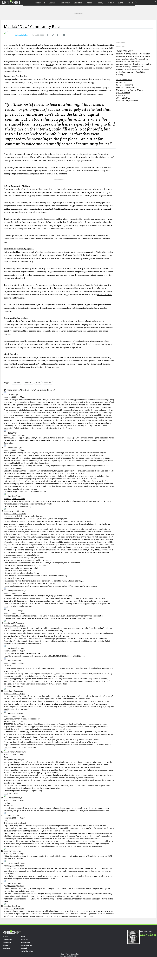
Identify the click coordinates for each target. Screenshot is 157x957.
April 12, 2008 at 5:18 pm (14, 865)
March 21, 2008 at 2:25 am (14, 397)
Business (52, 2)
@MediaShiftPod (123, 98)
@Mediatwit (121, 95)
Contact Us (24, 939)
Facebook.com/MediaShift (127, 100)
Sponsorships (25, 942)
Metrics (89, 2)
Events (121, 2)
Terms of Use (75, 954)
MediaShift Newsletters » (126, 87)
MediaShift (12, 932)
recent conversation (42, 67)
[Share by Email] (62, 35)
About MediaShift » (124, 79)
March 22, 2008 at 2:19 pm (14, 754)
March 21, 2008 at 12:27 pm (15, 613)
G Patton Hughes (14, 752)
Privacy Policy (64, 954)
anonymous (16, 383)
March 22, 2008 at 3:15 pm (14, 800)
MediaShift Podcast (27, 951)
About (23, 936)
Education (78, 2)
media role (47, 383)
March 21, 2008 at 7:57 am (14, 450)
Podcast (110, 2)
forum (38, 383)
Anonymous (12, 447)
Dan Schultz (22, 35)
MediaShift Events (26, 945)
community (28, 383)
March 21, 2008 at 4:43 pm (14, 650)
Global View (65, 2)
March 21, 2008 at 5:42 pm (14, 663)
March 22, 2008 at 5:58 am (14, 716)
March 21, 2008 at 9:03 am (14, 498)
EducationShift (8, 939)
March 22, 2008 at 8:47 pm (14, 818)
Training (100, 2)
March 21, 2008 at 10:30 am (15, 593)
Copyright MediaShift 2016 (68, 956)
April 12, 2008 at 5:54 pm (14, 886)
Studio (130, 2)
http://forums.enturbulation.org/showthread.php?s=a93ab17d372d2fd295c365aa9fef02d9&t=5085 (44, 656)
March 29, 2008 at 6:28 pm (14, 853)
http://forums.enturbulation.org (69, 633)
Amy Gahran (13, 797)
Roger (10, 432)
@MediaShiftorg (123, 92)
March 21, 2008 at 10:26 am (15, 513)
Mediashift (11, 2)
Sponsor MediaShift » (125, 85)
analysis (49, 64)
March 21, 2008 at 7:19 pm (14, 693)
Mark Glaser (148, 934)
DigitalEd (24, 948)
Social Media (40, 2)
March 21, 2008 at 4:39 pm (14, 625)
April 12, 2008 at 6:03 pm (14, 908)
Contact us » (121, 82)
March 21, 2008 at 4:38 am (14, 435)
